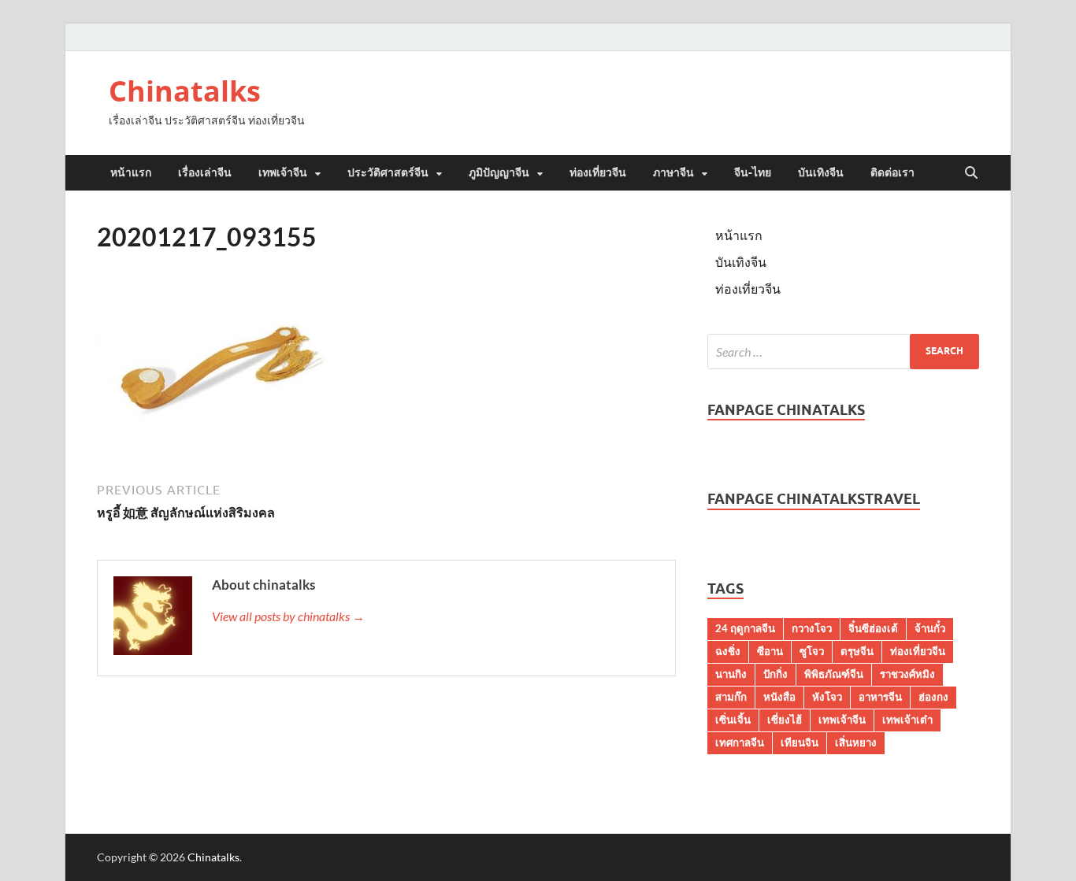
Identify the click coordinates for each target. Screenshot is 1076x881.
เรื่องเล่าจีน (205, 172)
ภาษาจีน (673, 172)
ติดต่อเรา (892, 172)
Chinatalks (185, 91)
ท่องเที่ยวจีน (598, 172)
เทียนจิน (799, 742)
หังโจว (827, 696)
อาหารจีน (880, 696)
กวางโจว (812, 628)
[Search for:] (843, 351)
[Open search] (971, 173)
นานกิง (731, 674)
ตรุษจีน (857, 651)
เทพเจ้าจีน (282, 172)
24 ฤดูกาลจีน (745, 628)
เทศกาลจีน (739, 742)
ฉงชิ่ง (727, 651)
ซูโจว (812, 651)
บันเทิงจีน (821, 172)
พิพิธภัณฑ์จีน (833, 674)
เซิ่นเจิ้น (733, 719)
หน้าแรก (130, 172)
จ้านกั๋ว (930, 628)
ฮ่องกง (933, 696)
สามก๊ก (731, 696)
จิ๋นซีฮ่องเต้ (873, 628)
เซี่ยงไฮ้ (784, 719)
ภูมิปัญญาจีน (499, 172)
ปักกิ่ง (775, 674)
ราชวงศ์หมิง (907, 674)
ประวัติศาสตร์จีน (388, 172)
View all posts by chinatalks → (288, 616)
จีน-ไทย (752, 172)
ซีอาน (770, 651)
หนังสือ (779, 696)
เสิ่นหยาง (856, 742)
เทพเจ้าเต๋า (907, 719)
